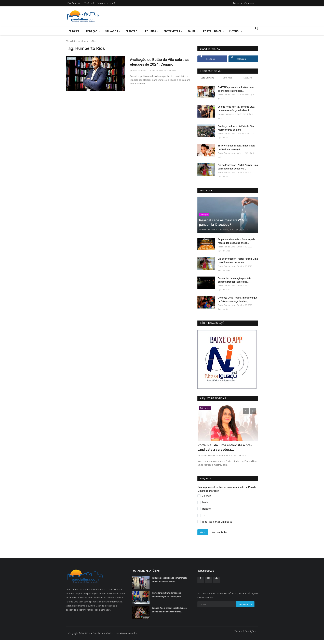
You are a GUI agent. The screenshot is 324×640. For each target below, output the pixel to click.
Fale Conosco (74, 3)
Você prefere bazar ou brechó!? (100, 3)
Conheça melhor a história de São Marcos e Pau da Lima (236, 128)
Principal (75, 31)
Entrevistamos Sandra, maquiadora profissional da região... (236, 147)
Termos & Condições (245, 631)
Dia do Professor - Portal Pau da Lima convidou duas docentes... (238, 167)
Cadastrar (249, 3)
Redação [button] (92, 31)
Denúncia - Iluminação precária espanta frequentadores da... (234, 280)
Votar (203, 532)
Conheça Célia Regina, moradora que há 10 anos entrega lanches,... (238, 299)
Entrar (236, 3)
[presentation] (246, 411)
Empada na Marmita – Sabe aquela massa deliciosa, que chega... (236, 241)
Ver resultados (219, 531)
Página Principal (73, 41)
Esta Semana (207, 77)
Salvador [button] (112, 31)
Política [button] (151, 31)
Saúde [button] (192, 31)
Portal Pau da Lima (226, 94)
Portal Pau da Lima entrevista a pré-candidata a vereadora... (224, 447)
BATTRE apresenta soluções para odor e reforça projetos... (236, 89)
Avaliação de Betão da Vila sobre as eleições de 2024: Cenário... (159, 62)
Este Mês (227, 77)
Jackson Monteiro (138, 70)
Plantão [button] (132, 31)
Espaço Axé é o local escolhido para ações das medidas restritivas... (169, 610)
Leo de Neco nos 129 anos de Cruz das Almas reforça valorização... (236, 108)
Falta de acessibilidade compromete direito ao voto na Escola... (169, 580)
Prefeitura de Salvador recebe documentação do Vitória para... (167, 595)
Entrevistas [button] (172, 31)
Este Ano (248, 77)
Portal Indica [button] (212, 31)
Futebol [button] (235, 31)
